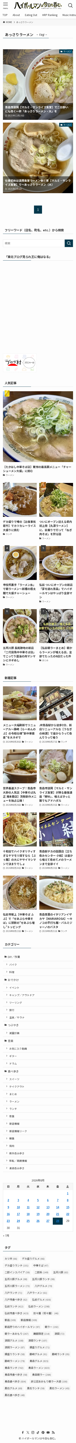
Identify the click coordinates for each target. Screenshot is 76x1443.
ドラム (13, 1063)
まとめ (13, 1094)
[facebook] (23, 1432)
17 (18, 1214)
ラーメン (14, 1101)
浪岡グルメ (14, 1340)
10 (18, 1207)
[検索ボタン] (70, 5)
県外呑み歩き (16, 1153)
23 (8, 1221)
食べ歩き (13, 1071)
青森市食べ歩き (16, 1374)
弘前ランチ (14, 1306)
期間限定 (41, 1333)
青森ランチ (14, 1367)
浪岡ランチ (37, 1340)
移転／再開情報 (18, 1160)
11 (28, 1207)
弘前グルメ (41, 1299)
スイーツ (14, 1079)
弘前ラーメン (39, 1306)
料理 (11, 972)
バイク (13, 964)
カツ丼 (11, 1258)
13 (47, 1207)
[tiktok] (38, 1432)
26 (38, 1221)
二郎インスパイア (17, 1272)
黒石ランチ (36, 1388)
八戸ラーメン (37, 1292)
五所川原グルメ (16, 1279)
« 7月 (6, 1235)
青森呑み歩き (16, 1168)
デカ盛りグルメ (33, 1258)
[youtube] (48, 1432)
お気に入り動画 (18, 1048)
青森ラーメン (39, 1367)
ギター (13, 1056)
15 (67, 1207)
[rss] (53, 1432)
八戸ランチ (13, 1292)
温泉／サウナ (16, 1017)
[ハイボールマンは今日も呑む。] (38, 5)
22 (67, 1214)
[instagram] (33, 1432)
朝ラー (51, 1327)
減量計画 (14, 1033)
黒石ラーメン (59, 1388)
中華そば (40, 1265)
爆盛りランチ (15, 1354)
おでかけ (13, 980)
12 (38, 1207)
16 (8, 1214)
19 (38, 1214)
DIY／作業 (14, 957)
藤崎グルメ (38, 1354)
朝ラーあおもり (16, 1333)
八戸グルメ (43, 1286)
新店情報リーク (18, 1131)
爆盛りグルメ (40, 1347)
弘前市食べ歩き (16, 1313)
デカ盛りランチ (16, 1265)
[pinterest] (43, 1432)
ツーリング (15, 1002)
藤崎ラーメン (15, 1361)
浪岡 (59, 1333)
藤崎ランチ (60, 1354)
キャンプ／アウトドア (22, 995)
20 (47, 1214)
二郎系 (41, 1272)
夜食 (11, 1116)
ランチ (13, 1108)
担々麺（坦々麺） (45, 1313)
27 (47, 1221)
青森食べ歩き (15, 1381)
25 (28, 1221)
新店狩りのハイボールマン (22, 1327)
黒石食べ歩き (15, 1395)
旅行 (11, 1010)
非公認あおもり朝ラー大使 (49, 1381)
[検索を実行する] (69, 243)
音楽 (10, 1041)
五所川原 (60, 1272)
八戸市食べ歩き (16, 1299)
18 (28, 1214)
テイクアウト (16, 1086)
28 (57, 1221)
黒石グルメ (13, 1388)
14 (57, 1207)
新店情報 (14, 1123)
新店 (10, 1320)
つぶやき (13, 1025)
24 (18, 1221)
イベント (14, 987)
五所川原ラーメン (17, 1286)
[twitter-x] (28, 1432)
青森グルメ (39, 1361)
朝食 (11, 1138)
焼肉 (11, 1145)
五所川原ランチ (43, 1279)
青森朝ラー (41, 1374)
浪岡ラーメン (15, 1347)
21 (57, 1214)
